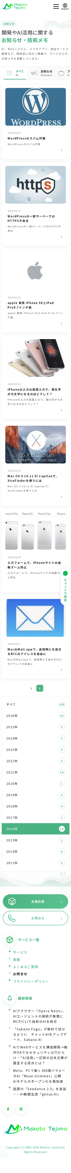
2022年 (12, 761)
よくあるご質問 (25, 966)
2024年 (12, 738)
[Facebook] (8, 1109)
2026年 (12, 715)
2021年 (12, 772)
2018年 (12, 806)
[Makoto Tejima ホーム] (14, 6)
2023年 (12, 749)
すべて (11, 704)
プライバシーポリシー (31, 981)
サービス (20, 952)
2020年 (12, 783)
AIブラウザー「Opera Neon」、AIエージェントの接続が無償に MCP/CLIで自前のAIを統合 (40, 1016)
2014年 (12, 851)
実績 (16, 959)
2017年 (12, 817)
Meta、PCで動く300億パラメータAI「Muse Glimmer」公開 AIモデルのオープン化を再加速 (39, 1075)
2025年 (12, 727)
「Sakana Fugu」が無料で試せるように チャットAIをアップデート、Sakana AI (40, 1034)
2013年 (12, 863)
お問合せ (20, 973)
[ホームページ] (35, 1129)
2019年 (12, 795)
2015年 (12, 840)
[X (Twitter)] (21, 1109)
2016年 (12, 829)
